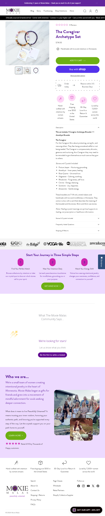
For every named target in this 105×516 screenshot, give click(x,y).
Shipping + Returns (38, 495)
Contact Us (35, 490)
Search (33, 481)
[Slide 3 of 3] (36, 70)
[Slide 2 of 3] (27, 70)
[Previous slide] (6, 3)
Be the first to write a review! (52, 355)
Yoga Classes (57, 481)
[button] (86, 510)
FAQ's (33, 504)
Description (59, 127)
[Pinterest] (98, 486)
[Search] (85, 11)
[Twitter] (93, 486)
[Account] (91, 11)
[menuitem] (71, 11)
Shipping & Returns (62, 230)
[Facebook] (78, 486)
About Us (34, 485)
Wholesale (57, 485)
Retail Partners (58, 490)
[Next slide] (97, 3)
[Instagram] (83, 486)
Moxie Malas (15, 512)
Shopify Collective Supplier (63, 495)
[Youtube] (88, 486)
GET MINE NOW (51, 286)
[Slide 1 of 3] (19, 70)
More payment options (77, 75)
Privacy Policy (36, 499)
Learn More (15, 435)
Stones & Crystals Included (64, 218)
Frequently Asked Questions (65, 224)
